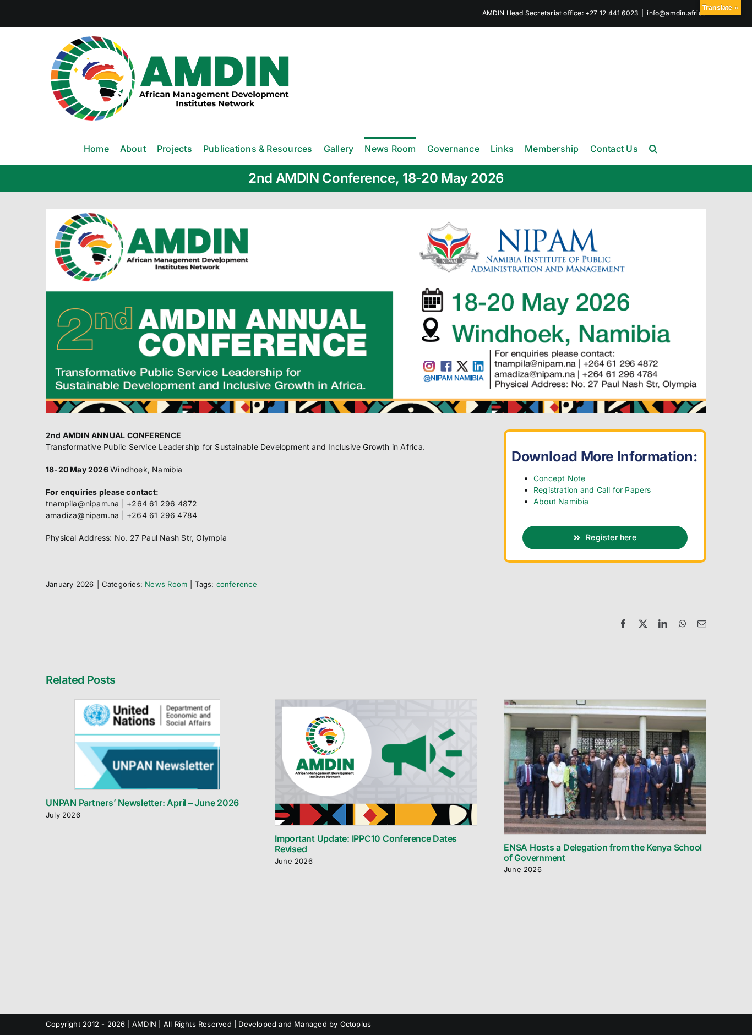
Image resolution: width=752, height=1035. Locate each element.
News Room (166, 584)
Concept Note (559, 478)
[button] (653, 148)
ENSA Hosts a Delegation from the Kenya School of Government (603, 852)
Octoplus (356, 1024)
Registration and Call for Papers (592, 489)
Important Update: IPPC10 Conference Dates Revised (366, 843)
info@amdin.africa (676, 13)
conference (236, 584)
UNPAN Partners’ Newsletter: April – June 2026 (142, 802)
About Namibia (561, 501)
